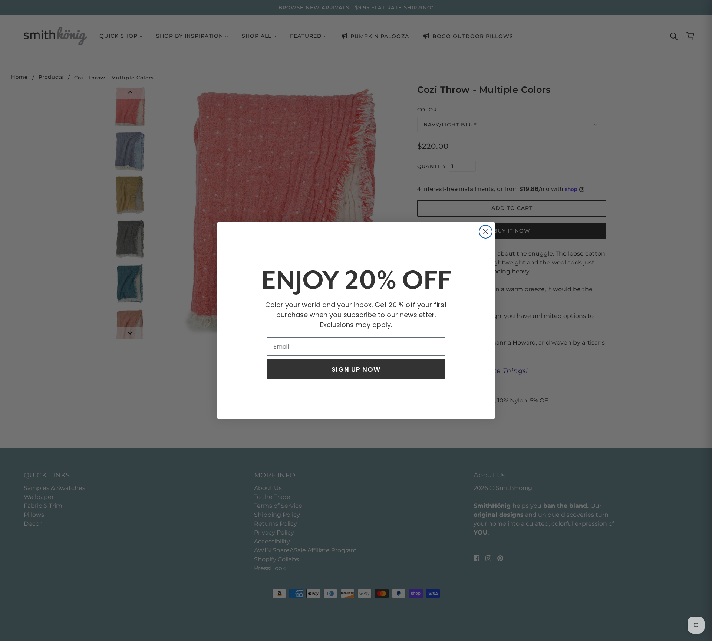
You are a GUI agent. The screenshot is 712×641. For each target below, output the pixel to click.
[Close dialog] (485, 231)
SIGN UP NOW (356, 369)
